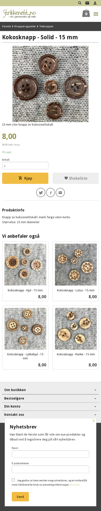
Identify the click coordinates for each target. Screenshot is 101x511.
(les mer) (74, 484)
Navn (15, 448)
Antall (5, 159)
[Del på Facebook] (50, 192)
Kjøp (28, 178)
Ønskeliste (77, 178)
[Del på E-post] (60, 192)
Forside (6, 26)
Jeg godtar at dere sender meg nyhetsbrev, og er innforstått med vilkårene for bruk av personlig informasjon (49, 482)
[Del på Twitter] (40, 192)
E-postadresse (20, 463)
